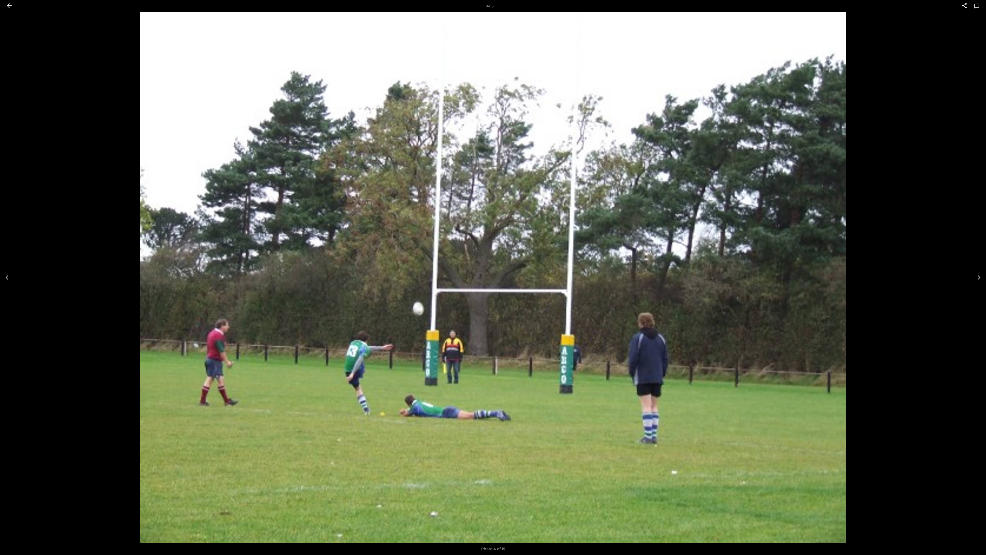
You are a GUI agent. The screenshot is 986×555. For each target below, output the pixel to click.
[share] (964, 6)
